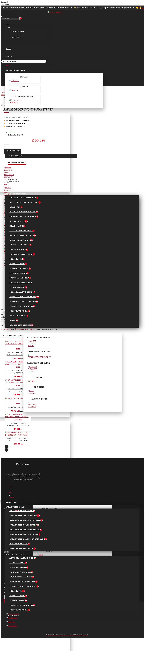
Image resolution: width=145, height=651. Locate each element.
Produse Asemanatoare (19, 336)
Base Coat (24, 87)
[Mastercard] (12, 618)
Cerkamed (18, 420)
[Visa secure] (12, 626)
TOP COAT (24, 77)
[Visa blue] (11, 622)
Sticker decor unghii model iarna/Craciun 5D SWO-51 (11, 181)
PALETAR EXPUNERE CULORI (38, 363)
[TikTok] (11, 497)
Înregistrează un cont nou (25, 329)
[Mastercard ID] (13, 614)
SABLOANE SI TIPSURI (38, 399)
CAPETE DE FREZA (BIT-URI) (38, 337)
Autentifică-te (6, 329)
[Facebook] (11, 485)
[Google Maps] (11, 491)
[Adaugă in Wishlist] (2, 360)
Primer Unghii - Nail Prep (24, 96)
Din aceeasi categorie (17, 162)
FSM (18, 349)
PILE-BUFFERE (38, 387)
